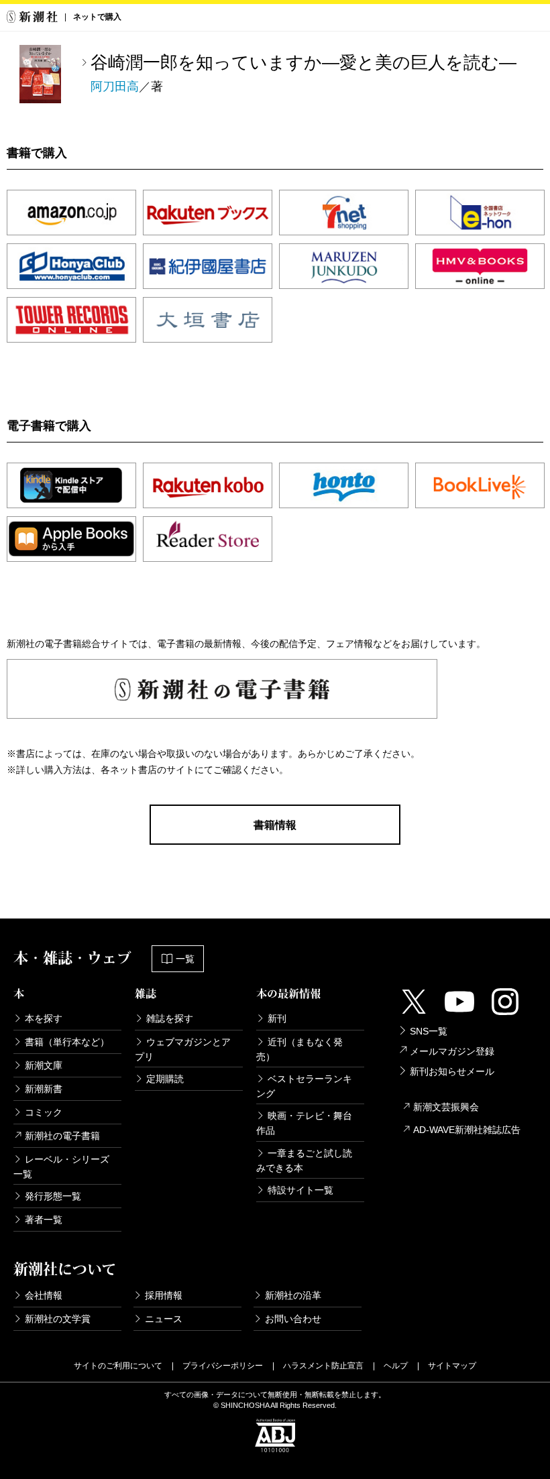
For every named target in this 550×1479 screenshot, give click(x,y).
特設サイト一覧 (300, 1190)
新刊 (277, 1018)
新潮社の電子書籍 (62, 1135)
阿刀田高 (115, 86)
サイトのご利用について (118, 1365)
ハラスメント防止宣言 (323, 1365)
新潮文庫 (43, 1065)
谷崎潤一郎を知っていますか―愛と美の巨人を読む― (303, 62)
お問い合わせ (293, 1318)
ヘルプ (396, 1365)
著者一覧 (43, 1219)
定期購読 (165, 1078)
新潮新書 (43, 1088)
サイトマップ (452, 1365)
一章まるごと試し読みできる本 (304, 1160)
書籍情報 (275, 825)
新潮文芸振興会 (446, 1107)
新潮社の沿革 (293, 1295)
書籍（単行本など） (67, 1042)
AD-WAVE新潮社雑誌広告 (466, 1129)
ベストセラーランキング (304, 1086)
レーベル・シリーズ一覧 (61, 1166)
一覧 (185, 958)
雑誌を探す (169, 1018)
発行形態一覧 (53, 1196)
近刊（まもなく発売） (299, 1049)
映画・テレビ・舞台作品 (304, 1123)
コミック (43, 1112)
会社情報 (43, 1295)
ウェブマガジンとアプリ (183, 1049)
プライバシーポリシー (222, 1365)
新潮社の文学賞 (58, 1318)
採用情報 (163, 1295)
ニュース (163, 1318)
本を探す (43, 1018)
